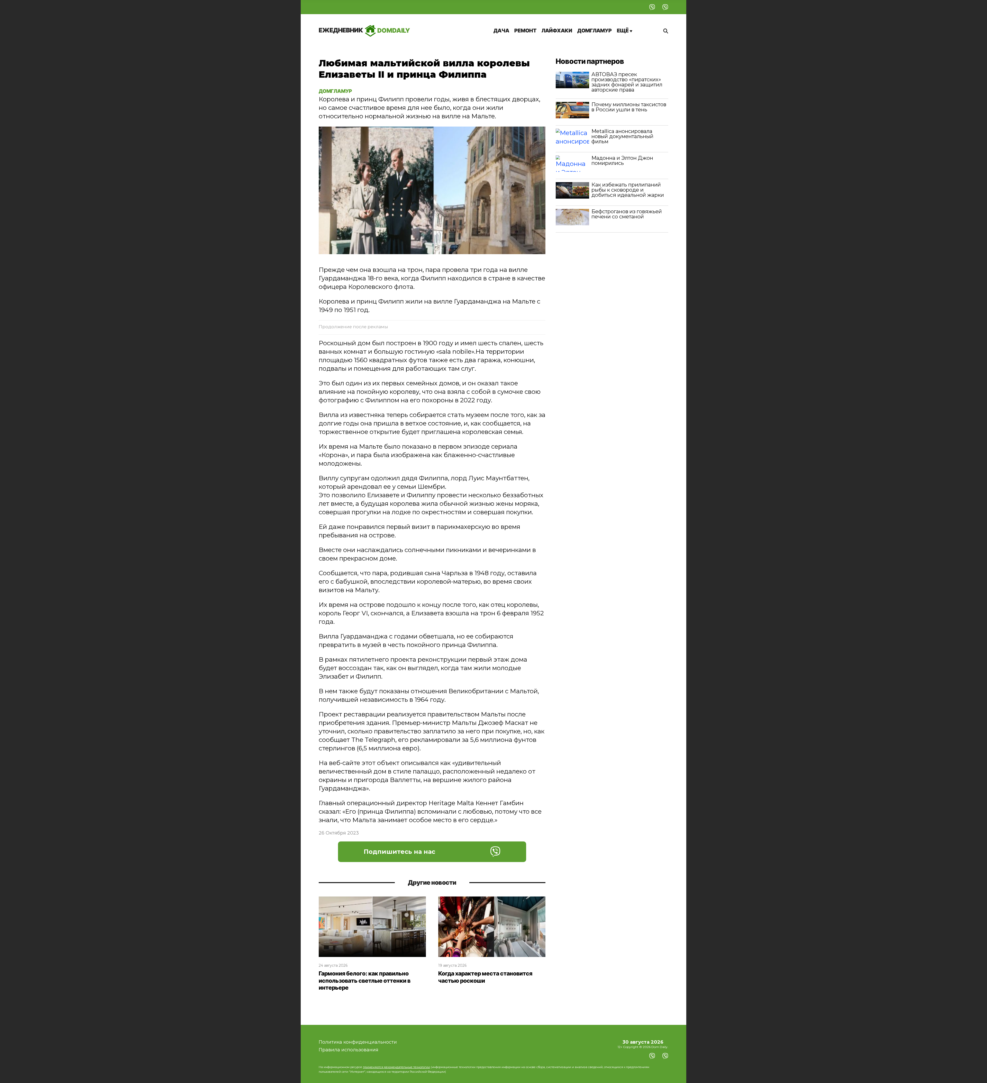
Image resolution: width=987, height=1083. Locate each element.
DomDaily (364, 30)
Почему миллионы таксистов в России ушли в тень (628, 107)
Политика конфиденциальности (358, 1042)
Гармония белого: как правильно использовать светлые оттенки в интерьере (364, 980)
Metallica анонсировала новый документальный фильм (622, 136)
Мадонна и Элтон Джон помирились (622, 160)
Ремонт (525, 31)
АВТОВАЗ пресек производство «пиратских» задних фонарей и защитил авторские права (626, 82)
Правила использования (348, 1050)
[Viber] (652, 7)
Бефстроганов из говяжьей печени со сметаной (626, 214)
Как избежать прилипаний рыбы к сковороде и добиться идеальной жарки (627, 190)
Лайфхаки (557, 31)
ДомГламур (594, 31)
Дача (501, 31)
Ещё (623, 31)
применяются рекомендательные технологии (396, 1067)
